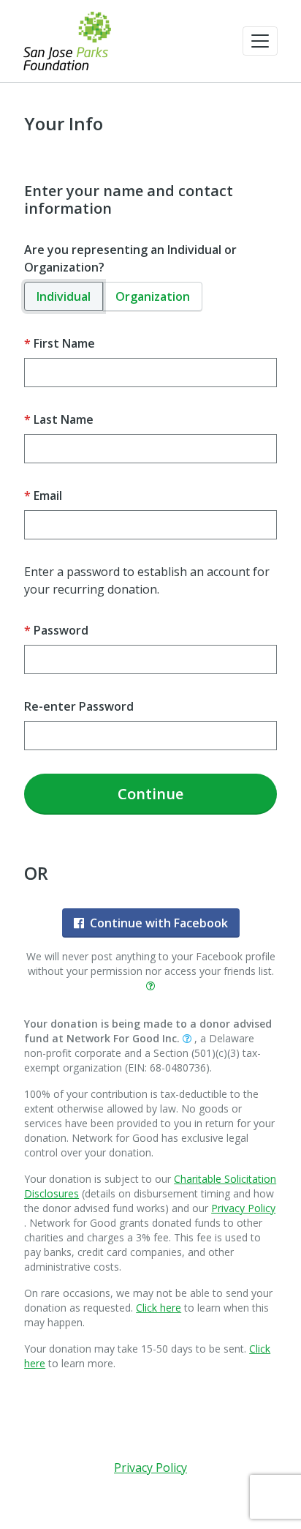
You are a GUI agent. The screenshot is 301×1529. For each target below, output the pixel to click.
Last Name (64, 419)
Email (48, 495)
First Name (64, 343)
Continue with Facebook (159, 923)
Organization (152, 296)
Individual (64, 296)
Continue (150, 794)
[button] (260, 41)
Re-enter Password (79, 706)
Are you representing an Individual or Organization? (130, 258)
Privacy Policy (243, 1208)
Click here (158, 1308)
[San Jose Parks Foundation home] (67, 41)
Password (61, 630)
